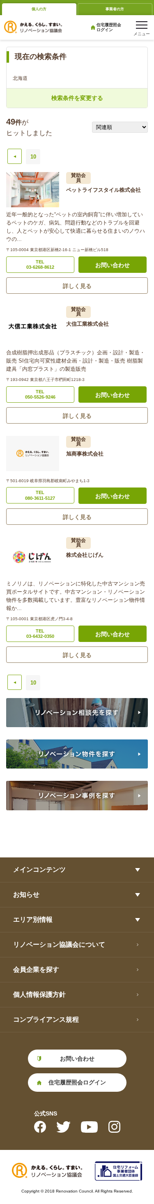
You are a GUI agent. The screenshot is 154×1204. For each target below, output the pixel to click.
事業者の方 (115, 9)
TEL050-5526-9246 (40, 394)
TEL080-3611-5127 (40, 495)
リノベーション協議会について (59, 944)
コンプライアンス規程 (46, 1019)
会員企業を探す (36, 969)
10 (33, 157)
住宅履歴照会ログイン (109, 27)
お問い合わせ (112, 265)
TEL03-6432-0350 (40, 633)
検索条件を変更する (77, 98)
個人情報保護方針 (39, 994)
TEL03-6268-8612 (40, 264)
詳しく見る (77, 286)
